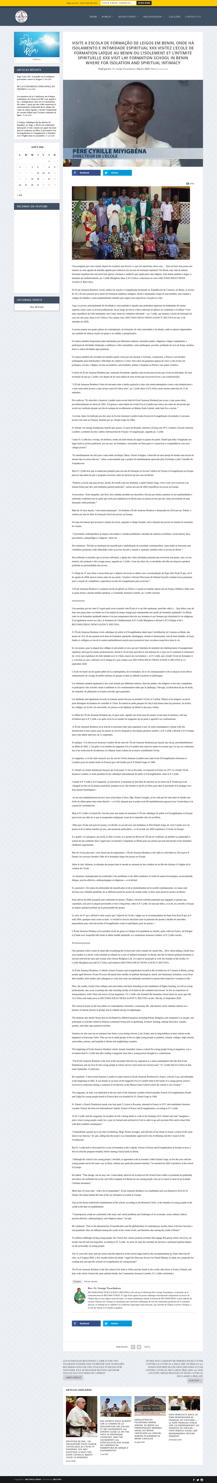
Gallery (175, 17)
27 (38, 185)
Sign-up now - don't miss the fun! (82, 3)
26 (32, 185)
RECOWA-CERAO (33, 1479)
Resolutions (127, 17)
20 (38, 179)
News (153, 69)
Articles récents (90, 1281)
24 (20, 185)
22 (49, 179)
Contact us (193, 17)
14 (43, 173)
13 (38, 173)
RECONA (57, 1479)
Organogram (152, 17)
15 (49, 173)
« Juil (19, 195)
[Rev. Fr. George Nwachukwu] (79, 1303)
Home (93, 17)
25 (26, 185)
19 (32, 179)
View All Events (37, 307)
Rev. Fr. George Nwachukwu (121, 69)
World (106, 17)
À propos (77, 1281)
